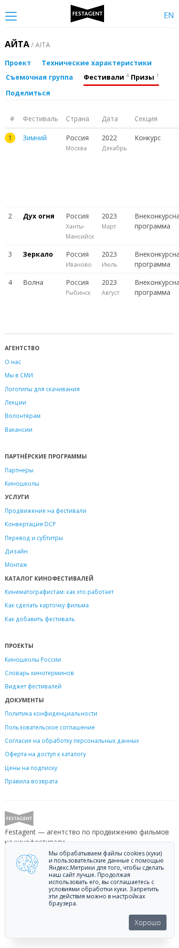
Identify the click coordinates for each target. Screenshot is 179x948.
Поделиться (28, 92)
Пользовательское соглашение (50, 727)
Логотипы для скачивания (42, 389)
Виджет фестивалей (33, 686)
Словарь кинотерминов (39, 673)
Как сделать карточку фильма (47, 605)
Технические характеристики (97, 62)
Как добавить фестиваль (40, 619)
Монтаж (16, 564)
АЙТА (27, 44)
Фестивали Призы (121, 77)
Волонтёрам (23, 415)
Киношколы (22, 483)
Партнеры (19, 470)
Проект (18, 62)
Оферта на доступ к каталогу (45, 754)
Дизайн (16, 551)
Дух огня (38, 215)
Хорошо (148, 922)
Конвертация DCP (30, 524)
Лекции (15, 402)
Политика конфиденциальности (51, 713)
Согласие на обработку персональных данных (72, 740)
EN (169, 15)
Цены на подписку (31, 767)
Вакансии (18, 429)
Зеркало (38, 254)
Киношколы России (33, 659)
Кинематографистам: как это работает (59, 591)
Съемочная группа (39, 77)
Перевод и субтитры (34, 538)
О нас (13, 361)
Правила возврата (31, 781)
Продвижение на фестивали (45, 510)
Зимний (35, 137)
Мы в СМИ (19, 375)
